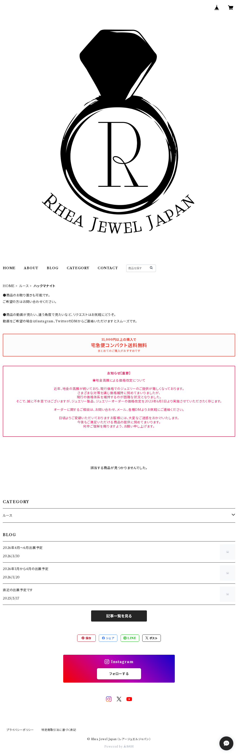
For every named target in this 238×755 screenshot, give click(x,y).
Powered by (114, 746)
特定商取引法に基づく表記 (58, 730)
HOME (9, 268)
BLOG (52, 268)
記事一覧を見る (119, 616)
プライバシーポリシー (20, 730)
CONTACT (108, 268)
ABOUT (31, 268)
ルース (24, 286)
